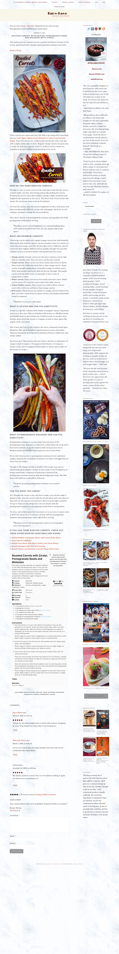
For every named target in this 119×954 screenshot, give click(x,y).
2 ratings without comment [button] (45, 795)
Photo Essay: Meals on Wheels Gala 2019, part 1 (95, 688)
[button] (55, 583)
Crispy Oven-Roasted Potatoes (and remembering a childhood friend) (88, 591)
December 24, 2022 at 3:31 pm (24, 768)
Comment (14, 815)
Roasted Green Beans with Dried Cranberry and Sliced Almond (35, 543)
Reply (15, 730)
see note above (45, 610)
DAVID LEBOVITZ (92, 192)
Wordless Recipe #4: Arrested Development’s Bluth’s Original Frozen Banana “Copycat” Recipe (102, 761)
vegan (45, 692)
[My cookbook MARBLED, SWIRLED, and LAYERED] (102, 587)
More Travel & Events (96, 696)
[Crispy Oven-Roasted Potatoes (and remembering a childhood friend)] (89, 587)
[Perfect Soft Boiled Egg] (96, 483)
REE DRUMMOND (92, 152)
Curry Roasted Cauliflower (22, 541)
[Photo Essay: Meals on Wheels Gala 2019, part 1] (96, 686)
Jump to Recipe (15, 50)
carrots (36, 694)
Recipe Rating (15, 808)
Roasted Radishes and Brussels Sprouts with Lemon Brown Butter (36, 538)
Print (57, 581)
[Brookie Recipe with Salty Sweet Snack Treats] (96, 439)
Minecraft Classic (19, 740)
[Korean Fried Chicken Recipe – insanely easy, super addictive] (96, 527)
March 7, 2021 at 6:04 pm (22, 744)
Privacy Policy (78, 863)
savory (32, 692)
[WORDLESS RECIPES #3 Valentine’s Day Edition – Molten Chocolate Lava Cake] (89, 756)
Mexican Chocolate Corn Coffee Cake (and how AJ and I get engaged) (89, 564)
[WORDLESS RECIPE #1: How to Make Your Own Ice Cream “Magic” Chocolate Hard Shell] (89, 726)
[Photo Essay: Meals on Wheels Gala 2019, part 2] (96, 642)
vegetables (51, 692)
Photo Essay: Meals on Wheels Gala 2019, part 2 (95, 644)
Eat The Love (59, 14)
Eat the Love (55, 863)
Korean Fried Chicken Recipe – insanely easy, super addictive (95, 530)
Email (13, 843)
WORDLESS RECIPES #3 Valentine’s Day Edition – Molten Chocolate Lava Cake (89, 760)
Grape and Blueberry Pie (102, 563)
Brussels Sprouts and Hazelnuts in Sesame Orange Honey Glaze (35, 549)
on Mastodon (96, 35)
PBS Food (103, 364)
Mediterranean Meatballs (36, 138)
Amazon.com (100, 778)
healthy (27, 692)
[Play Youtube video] (39, 168)
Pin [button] (62, 581)
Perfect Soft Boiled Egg (89, 485)
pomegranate (44, 694)
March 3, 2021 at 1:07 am (22, 716)
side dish (39, 692)
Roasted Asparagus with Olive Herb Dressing (28, 546)
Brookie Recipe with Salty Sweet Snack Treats (95, 441)
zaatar (52, 694)
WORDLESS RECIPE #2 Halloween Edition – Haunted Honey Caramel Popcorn (102, 733)
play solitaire (17, 713)
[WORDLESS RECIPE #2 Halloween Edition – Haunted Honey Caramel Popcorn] (102, 728)
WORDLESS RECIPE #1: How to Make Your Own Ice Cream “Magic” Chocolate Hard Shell (89, 730)
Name (13, 836)
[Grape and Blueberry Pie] (102, 560)
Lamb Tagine (21, 138)
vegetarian (60, 692)
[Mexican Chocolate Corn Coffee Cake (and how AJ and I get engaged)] (89, 560)
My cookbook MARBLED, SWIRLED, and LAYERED (102, 590)
